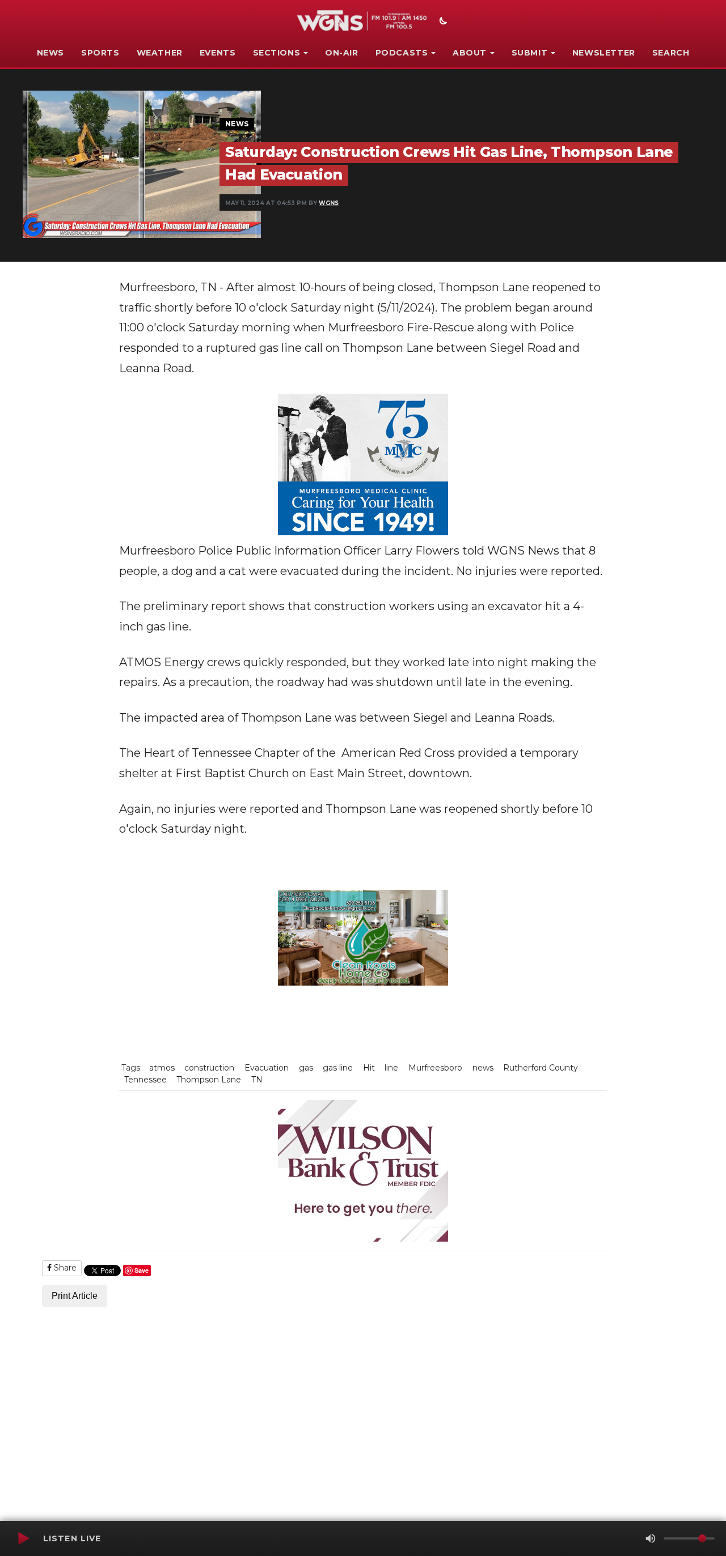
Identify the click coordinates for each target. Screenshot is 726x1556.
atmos (162, 1068)
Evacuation (266, 1068)
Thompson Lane (208, 1080)
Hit (369, 1068)
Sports (100, 53)
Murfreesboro (435, 1068)
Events (218, 53)
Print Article (75, 1296)
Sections (277, 53)
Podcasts (401, 53)
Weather (160, 53)
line (391, 1068)
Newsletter (603, 53)
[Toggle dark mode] (442, 22)
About (470, 53)
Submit (530, 53)
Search (671, 53)
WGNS (329, 203)
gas (306, 1068)
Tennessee (145, 1080)
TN (257, 1080)
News (50, 53)
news (482, 1068)
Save (141, 1270)
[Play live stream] (23, 1538)
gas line (338, 1068)
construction (209, 1068)
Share (64, 1268)
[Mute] (650, 1538)
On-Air (341, 53)
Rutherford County (540, 1068)
